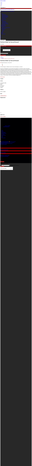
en (1, 3)
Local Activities (3, 28)
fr (1, 5)
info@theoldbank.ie (3, 95)
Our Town (2, 26)
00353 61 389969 (3, 0)
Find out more (2, 76)
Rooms (2, 20)
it (1, 6)
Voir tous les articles (3, 144)
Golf (2, 31)
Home (2, 13)
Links (2, 136)
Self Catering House (5, 23)
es (1, 4)
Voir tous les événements (4, 156)
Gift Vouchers (3, 33)
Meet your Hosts (4, 17)
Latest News (4, 14)
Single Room (4, 21)
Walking (3, 29)
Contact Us (3, 18)
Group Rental (3, 24)
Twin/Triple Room (5, 22)
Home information (5, 15)
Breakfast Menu (3, 25)
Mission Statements (5, 16)
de (1, 2)
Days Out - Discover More (6, 27)
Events (2, 32)
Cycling (3, 30)
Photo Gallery (4, 19)
